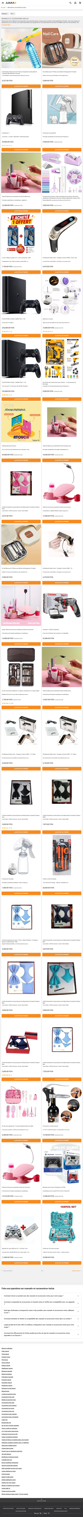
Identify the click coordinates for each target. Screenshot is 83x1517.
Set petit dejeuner (6, 1454)
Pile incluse (5, 1360)
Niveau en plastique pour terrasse (11, 1485)
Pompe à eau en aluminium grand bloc (12, 1451)
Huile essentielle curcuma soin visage (12, 1468)
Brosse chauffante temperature (10, 1462)
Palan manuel (5, 1351)
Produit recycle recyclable (8, 1491)
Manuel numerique (7, 1374)
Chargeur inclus (6, 1357)
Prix (12, 13)
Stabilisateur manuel (7, 1368)
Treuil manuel (5, 1354)
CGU (65, 1508)
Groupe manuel (6, 1362)
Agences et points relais (34, 1508)
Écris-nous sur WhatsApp (60, 1511)
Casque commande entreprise (10, 1437)
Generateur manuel (7, 1382)
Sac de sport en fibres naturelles (10, 1425)
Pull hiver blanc (6, 1474)
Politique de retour (21, 1511)
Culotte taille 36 (6, 1488)
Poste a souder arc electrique (9, 1428)
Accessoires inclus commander (10, 1417)
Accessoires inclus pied (8, 1397)
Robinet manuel (6, 1365)
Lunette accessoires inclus (9, 1394)
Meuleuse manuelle (7, 1371)
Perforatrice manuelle (7, 1377)
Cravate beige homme (7, 1448)
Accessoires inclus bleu (8, 1402)
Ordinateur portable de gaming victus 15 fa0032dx (15, 1442)
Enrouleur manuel (6, 1380)
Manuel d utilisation (7, 1348)
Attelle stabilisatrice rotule (9, 1480)
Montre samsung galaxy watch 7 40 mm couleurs (15, 1494)
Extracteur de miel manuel (8, 1388)
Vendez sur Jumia (48, 1508)
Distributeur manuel (7, 1385)
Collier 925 (4, 1420)
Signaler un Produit (74, 1508)
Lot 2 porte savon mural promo (10, 1431)
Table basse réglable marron (9, 1445)
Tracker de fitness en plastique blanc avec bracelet (15, 1440)
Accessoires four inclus (8, 1408)
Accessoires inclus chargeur (9, 1414)
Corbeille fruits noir (7, 1460)
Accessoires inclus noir (8, 1411)
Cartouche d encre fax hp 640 (10, 1434)
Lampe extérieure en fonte (9, 1471)
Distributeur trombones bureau (10, 1457)
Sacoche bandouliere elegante (10, 1465)
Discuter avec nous (8, 1508)
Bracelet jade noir (6, 1422)
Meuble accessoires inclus (9, 1400)
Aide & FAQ (59, 1508)
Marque (4, 13)
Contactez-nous (20, 1508)
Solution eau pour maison (8, 1482)
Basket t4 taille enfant (7, 1477)
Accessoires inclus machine (9, 1405)
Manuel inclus (5, 1391)
